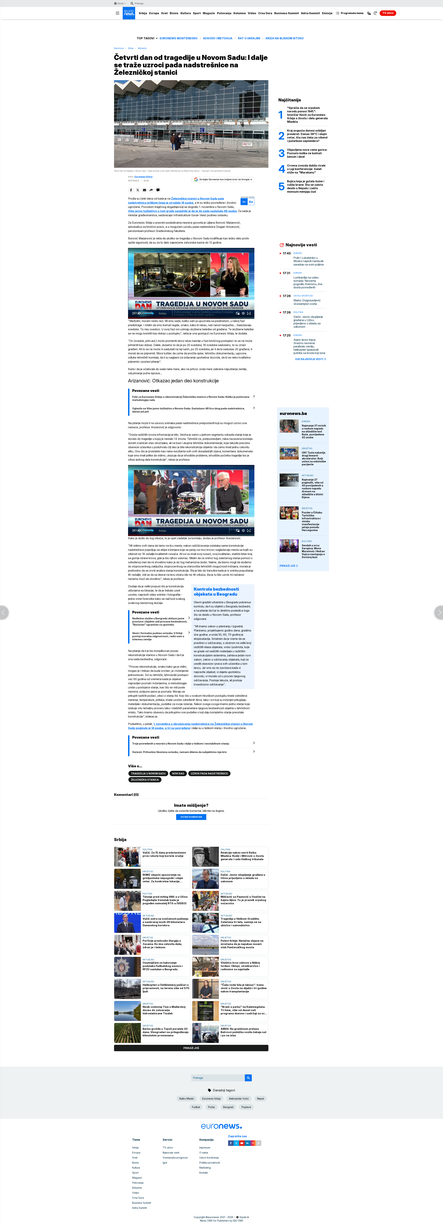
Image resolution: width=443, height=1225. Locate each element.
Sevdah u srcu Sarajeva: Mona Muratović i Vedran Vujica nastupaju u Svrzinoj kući (313, 551)
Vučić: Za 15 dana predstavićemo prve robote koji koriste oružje (164, 854)
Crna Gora (265, 13)
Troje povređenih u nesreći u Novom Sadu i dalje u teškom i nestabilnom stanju (180, 743)
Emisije (327, 13)
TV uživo (168, 1147)
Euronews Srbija (211, 1098)
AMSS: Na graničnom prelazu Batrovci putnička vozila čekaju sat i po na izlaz (243, 1032)
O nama (203, 1152)
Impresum (204, 1147)
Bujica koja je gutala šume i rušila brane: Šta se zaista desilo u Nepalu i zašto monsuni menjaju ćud (305, 186)
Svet (164, 13)
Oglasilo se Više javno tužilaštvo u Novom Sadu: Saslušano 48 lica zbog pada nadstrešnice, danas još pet (188, 410)
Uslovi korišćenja (209, 1157)
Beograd (228, 1107)
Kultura (185, 13)
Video (252, 13)
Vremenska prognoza (175, 1157)
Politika (147, 849)
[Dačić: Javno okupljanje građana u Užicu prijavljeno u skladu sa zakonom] (205, 879)
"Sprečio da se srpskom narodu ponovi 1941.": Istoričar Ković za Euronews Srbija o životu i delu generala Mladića (307, 114)
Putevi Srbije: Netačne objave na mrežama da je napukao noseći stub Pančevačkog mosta (242, 944)
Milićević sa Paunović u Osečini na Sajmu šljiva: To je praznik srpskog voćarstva (243, 900)
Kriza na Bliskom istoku (285, 38)
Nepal (260, 1098)
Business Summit (286, 13)
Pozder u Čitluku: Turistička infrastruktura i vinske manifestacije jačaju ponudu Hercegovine (312, 521)
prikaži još (191, 1048)
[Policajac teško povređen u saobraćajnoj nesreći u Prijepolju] (438, 613)
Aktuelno (142, 48)
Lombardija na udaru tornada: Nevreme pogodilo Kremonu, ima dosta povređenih (307, 282)
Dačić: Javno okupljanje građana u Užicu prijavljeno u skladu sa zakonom (243, 878)
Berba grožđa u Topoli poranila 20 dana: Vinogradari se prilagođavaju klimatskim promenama (165, 1032)
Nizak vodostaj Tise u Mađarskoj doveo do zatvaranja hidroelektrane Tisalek (164, 1010)
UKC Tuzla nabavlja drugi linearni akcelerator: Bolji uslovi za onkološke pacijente (314, 458)
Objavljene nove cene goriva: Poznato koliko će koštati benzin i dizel (307, 153)
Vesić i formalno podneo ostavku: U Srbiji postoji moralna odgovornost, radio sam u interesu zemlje (158, 636)
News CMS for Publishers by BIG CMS (221, 1220)
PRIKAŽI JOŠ (287, 565)
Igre (165, 1162)
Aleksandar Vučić (239, 1098)
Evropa (154, 13)
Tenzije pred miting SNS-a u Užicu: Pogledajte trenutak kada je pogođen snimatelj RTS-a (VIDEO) (165, 900)
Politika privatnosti (209, 1162)
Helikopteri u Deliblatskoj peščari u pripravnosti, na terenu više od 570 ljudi (166, 988)
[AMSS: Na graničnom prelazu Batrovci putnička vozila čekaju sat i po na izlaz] (205, 1033)
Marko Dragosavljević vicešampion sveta (307, 302)
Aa (244, 201)
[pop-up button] (243, 313)
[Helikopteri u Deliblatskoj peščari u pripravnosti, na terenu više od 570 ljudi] (127, 989)
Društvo (148, 871)
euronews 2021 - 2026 (220, 1217)
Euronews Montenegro (179, 38)
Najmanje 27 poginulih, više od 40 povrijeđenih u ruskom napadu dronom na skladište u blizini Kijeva (312, 488)
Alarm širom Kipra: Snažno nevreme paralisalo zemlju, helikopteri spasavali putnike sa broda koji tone (309, 346)
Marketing (205, 1167)
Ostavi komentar (191, 817)
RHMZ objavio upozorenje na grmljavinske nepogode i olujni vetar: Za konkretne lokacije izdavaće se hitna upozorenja (163, 878)
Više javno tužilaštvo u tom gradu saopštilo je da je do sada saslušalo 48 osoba (182, 211)
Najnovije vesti (171, 1152)
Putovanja (224, 13)
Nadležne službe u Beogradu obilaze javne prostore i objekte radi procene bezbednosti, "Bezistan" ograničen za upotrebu (159, 621)
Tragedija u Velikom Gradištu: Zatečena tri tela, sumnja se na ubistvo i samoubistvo (241, 922)
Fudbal (196, 1107)
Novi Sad (178, 773)
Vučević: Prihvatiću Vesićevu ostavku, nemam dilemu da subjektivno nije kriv (179, 752)
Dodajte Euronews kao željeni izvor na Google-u (226, 179)
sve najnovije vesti (309, 359)
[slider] (191, 307)
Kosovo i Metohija (217, 38)
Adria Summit (310, 13)
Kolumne (239, 13)
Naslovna (119, 48)
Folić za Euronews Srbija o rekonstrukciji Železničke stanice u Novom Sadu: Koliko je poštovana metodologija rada (190, 398)
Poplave (246, 1107)
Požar (211, 1107)
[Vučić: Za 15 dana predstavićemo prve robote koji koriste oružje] (127, 857)
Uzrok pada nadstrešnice (209, 773)
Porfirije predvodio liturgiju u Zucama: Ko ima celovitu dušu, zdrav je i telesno (162, 944)
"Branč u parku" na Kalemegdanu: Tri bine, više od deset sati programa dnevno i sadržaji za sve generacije (243, 1010)
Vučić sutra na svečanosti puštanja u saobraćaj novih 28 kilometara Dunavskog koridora (165, 922)
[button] (192, 284)
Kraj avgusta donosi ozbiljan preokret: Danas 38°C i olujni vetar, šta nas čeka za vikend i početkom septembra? (307, 136)
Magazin (209, 13)
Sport (197, 13)
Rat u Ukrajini (249, 38)
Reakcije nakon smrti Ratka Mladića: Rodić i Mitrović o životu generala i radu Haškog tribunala (242, 856)
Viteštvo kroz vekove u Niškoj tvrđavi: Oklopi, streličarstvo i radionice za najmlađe (240, 966)
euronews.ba (293, 413)
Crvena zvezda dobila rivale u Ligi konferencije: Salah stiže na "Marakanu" (306, 169)
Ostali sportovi (303, 295)
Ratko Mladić (186, 1098)
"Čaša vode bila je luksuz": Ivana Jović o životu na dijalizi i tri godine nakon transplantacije (244, 988)
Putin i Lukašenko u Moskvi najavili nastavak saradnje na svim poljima (308, 261)
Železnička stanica (145, 779)
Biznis (174, 13)
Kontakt (203, 1172)
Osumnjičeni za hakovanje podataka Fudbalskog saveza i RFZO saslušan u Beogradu (163, 966)
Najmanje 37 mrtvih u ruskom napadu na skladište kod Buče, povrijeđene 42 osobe (314, 431)
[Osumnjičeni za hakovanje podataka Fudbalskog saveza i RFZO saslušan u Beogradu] (127, 967)
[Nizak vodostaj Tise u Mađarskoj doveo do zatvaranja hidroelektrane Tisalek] (127, 1011)
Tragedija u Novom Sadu (148, 773)
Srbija (143, 13)
